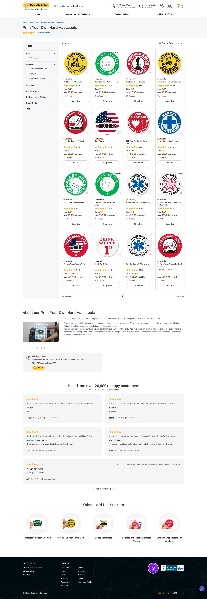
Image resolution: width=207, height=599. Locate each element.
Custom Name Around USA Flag (76, 264)
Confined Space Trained (135, 82)
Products (64, 578)
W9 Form (64, 586)
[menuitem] (38, 14)
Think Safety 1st (101, 264)
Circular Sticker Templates (70, 537)
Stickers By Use (122, 14)
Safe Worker (100, 141)
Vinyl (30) (32, 74)
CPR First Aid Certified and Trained (136, 142)
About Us (81, 571)
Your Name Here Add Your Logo (105, 204)
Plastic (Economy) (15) (38, 69)
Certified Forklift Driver (72, 82)
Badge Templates (103, 537)
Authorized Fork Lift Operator (169, 82)
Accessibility (65, 582)
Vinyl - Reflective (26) (37, 78)
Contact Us (65, 568)
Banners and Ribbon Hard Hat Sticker (136, 539)
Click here (75, 326)
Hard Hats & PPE (163, 14)
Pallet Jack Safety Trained (73, 202)
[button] (162, 6)
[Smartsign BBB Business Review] (172, 568)
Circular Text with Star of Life (137, 264)
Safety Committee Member (168, 141)
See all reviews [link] (102, 489)
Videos (80, 578)
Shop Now (76, 101)
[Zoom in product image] (87, 72)
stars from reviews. (174, 593)
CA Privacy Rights (85, 582)
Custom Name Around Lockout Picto (169, 265)
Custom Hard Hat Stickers (76, 14)
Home (37, 14)
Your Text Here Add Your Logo (107, 82)
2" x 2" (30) (33, 58)
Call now (40, 368)
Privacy (63, 571)
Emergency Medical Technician (138, 202)
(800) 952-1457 (55, 359)
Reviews (81, 575)
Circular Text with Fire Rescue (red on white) (169, 204)
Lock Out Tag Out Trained (73, 141)
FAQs (63, 575)
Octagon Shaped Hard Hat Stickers (169, 539)
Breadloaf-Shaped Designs (38, 537)
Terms (80, 568)
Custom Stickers (47, 22)
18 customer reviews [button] (43, 33)
